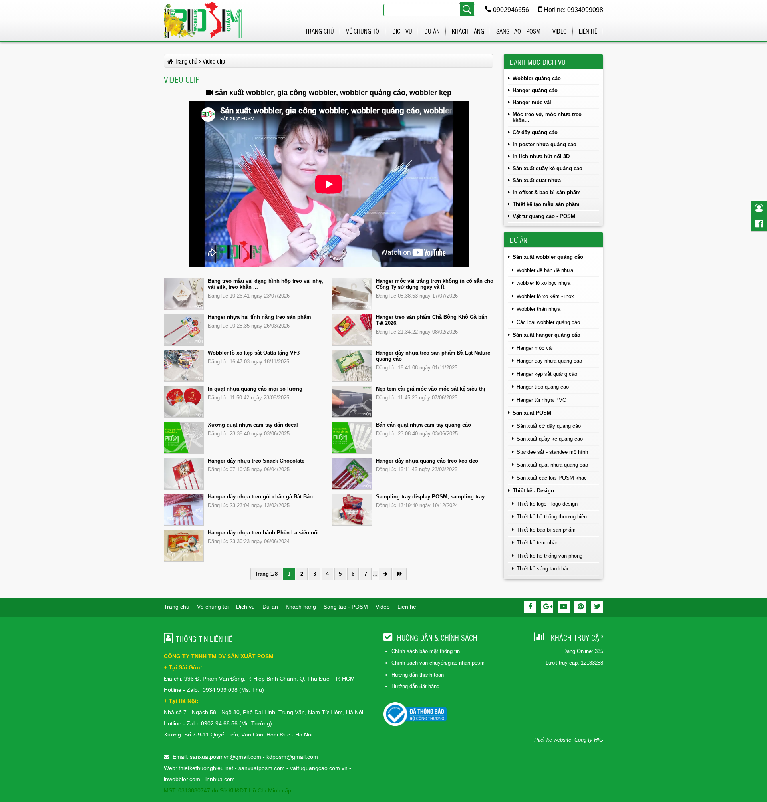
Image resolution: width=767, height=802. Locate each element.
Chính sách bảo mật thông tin (425, 651)
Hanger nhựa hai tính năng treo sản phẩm (259, 317)
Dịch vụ (402, 31)
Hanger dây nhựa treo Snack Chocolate (256, 461)
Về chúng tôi (363, 31)
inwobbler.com (183, 779)
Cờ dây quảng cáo (535, 132)
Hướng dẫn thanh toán (417, 675)
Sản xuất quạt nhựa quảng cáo (552, 465)
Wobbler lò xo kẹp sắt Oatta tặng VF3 (254, 353)
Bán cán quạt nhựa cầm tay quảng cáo (423, 425)
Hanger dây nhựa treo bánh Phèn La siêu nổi (263, 533)
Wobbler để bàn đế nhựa (545, 270)
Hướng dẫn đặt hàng (415, 686)
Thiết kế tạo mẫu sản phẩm (546, 204)
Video (559, 31)
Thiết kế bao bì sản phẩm (546, 530)
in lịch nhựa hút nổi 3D (541, 156)
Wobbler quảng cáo (537, 78)
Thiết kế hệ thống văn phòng (549, 556)
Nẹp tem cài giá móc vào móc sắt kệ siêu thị (430, 389)
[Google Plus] (547, 607)
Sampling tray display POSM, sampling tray (430, 497)
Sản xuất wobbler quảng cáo (548, 257)
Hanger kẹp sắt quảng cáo (547, 374)
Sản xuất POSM (532, 413)
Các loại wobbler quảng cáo (548, 322)
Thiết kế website (552, 740)
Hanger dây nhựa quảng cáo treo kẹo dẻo (427, 461)
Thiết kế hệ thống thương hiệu (552, 517)
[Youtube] (564, 607)
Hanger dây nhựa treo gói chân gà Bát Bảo (260, 497)
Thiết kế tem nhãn (537, 543)
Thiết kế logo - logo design (547, 504)
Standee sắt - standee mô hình (552, 452)
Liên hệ (588, 31)
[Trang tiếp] (385, 574)
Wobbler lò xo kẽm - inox (545, 296)
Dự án (432, 31)
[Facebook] (530, 607)
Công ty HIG (588, 740)
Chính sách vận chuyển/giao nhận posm (438, 663)
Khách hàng (468, 31)
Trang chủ (319, 31)
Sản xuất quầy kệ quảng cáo (547, 168)
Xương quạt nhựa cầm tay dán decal (253, 425)
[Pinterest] (580, 607)
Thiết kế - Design (533, 491)
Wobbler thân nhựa (538, 309)
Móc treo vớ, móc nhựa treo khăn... (547, 117)
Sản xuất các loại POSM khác (552, 478)
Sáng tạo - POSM (518, 31)
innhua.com (220, 779)
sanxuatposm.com (261, 768)
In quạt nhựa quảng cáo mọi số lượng (255, 389)
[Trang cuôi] (400, 574)
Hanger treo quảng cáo (543, 387)
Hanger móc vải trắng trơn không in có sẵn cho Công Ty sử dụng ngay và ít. (434, 284)
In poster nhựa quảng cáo (544, 144)
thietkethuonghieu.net (206, 768)
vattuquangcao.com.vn (319, 768)
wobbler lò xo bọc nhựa (543, 283)
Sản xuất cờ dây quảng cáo (549, 426)
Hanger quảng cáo (535, 90)
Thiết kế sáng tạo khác (543, 569)
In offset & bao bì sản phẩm (547, 192)
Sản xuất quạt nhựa (537, 180)
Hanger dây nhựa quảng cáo (549, 361)
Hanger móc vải (532, 102)
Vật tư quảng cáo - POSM (544, 216)
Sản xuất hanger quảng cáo (546, 335)
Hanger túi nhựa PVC (541, 400)
